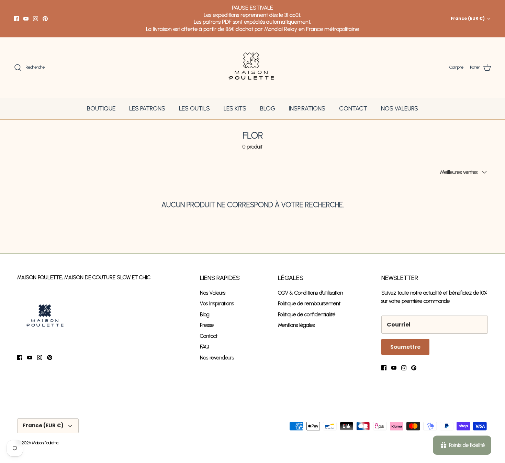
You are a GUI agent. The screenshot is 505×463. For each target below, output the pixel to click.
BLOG (267, 108)
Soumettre (405, 347)
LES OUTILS (194, 108)
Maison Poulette (45, 442)
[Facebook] (16, 18)
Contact (208, 336)
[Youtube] (26, 18)
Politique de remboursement (309, 303)
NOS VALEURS (399, 108)
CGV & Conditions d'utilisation (310, 293)
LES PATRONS (147, 108)
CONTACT (353, 108)
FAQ (204, 347)
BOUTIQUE (101, 108)
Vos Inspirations (217, 303)
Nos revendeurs (217, 358)
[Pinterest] (45, 18)
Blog (205, 314)
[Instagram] (35, 18)
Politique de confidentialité (306, 314)
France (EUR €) (468, 18)
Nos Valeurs (212, 293)
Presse (207, 325)
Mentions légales (296, 325)
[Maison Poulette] (253, 67)
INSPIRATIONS (307, 108)
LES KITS (235, 108)
